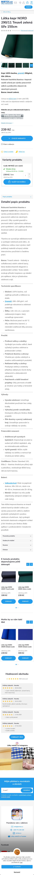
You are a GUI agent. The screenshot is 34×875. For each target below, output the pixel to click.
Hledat (28, 7)
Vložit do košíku (19, 182)
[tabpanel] (8, 586)
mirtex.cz (18, 833)
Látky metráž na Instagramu (17, 745)
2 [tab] (17, 607)
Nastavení (17, 872)
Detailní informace (6, 123)
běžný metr (12, 99)
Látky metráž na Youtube (18, 836)
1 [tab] (16, 607)
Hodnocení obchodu (17, 674)
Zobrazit (8, 601)
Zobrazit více (17, 737)
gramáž (21, 73)
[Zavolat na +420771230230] (20, 2)
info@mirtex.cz (18, 827)
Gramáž (8, 301)
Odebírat (26, 790)
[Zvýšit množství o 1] (29, 174)
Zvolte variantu (19, 138)
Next (31, 564)
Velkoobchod (10, 483)
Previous (27, 564)
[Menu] (31, 2)
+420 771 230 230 (18, 830)
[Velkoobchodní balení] (12, 116)
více (21, 862)
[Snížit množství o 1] (29, 176)
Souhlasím (18, 867)
